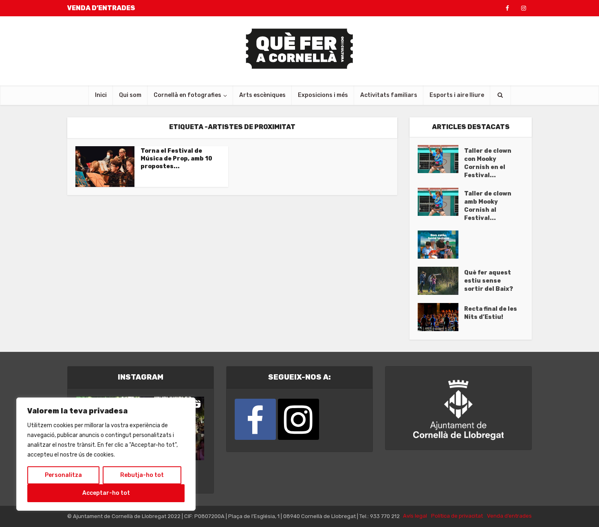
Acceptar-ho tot (106, 493)
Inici (101, 95)
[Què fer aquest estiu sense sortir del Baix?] (441, 281)
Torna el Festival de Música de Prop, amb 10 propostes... (176, 158)
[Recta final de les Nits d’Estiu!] (441, 317)
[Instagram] (298, 419)
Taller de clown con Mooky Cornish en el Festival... (487, 163)
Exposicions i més (323, 95)
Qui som (130, 95)
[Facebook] (255, 419)
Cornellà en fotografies (187, 95)
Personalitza (63, 475)
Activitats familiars (388, 95)
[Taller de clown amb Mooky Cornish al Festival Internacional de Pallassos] (441, 202)
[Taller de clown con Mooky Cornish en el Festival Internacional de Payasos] (441, 159)
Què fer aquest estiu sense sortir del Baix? (488, 280)
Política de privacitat (457, 516)
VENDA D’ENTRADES (101, 8)
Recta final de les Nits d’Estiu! (490, 313)
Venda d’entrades (509, 516)
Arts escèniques (262, 95)
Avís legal (415, 516)
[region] (106, 454)
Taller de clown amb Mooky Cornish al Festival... (487, 206)
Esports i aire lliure (456, 95)
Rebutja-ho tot (142, 475)
